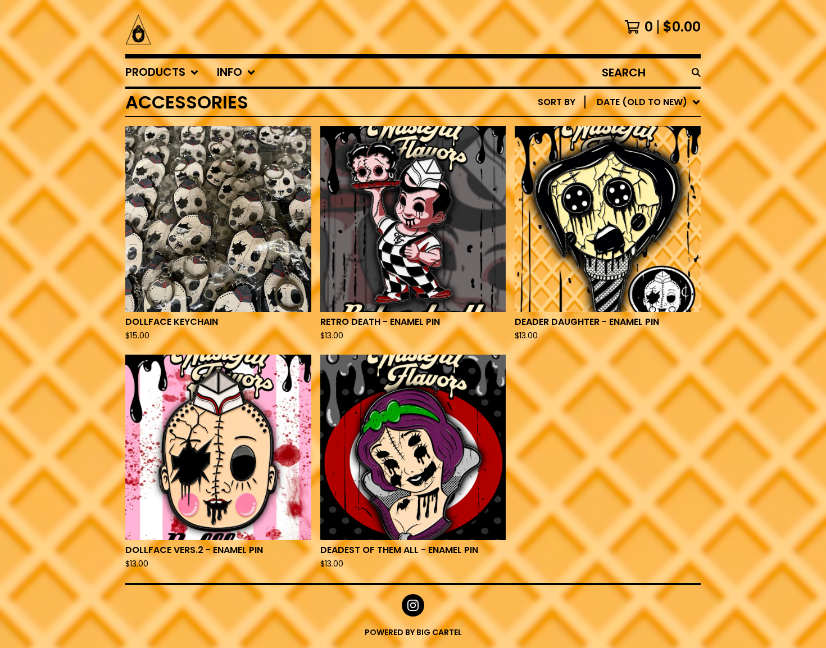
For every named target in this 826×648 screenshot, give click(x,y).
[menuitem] (162, 72)
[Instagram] (413, 605)
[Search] (696, 72)
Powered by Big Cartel (413, 632)
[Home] (138, 27)
